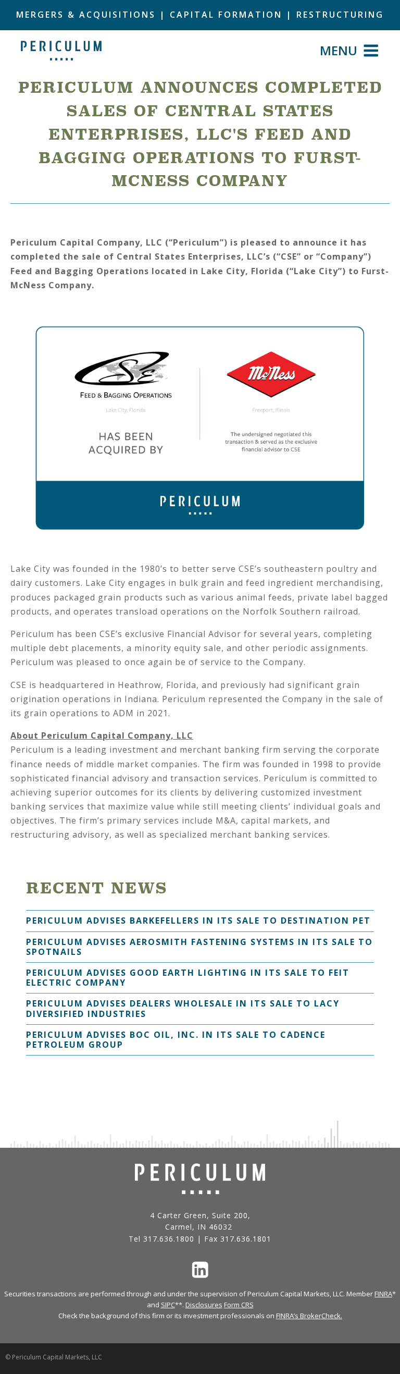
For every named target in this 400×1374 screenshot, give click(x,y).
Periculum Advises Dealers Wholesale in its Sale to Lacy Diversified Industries (183, 1008)
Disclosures (203, 1304)
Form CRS (239, 1304)
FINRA (383, 1293)
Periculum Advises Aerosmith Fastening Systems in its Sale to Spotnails (199, 947)
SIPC (168, 1304)
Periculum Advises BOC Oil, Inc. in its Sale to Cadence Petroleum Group (176, 1039)
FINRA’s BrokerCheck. (309, 1315)
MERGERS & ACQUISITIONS (86, 14)
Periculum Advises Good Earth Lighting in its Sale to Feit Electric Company (187, 977)
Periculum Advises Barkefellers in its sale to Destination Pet (198, 920)
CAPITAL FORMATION (226, 14)
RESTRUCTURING (340, 14)
